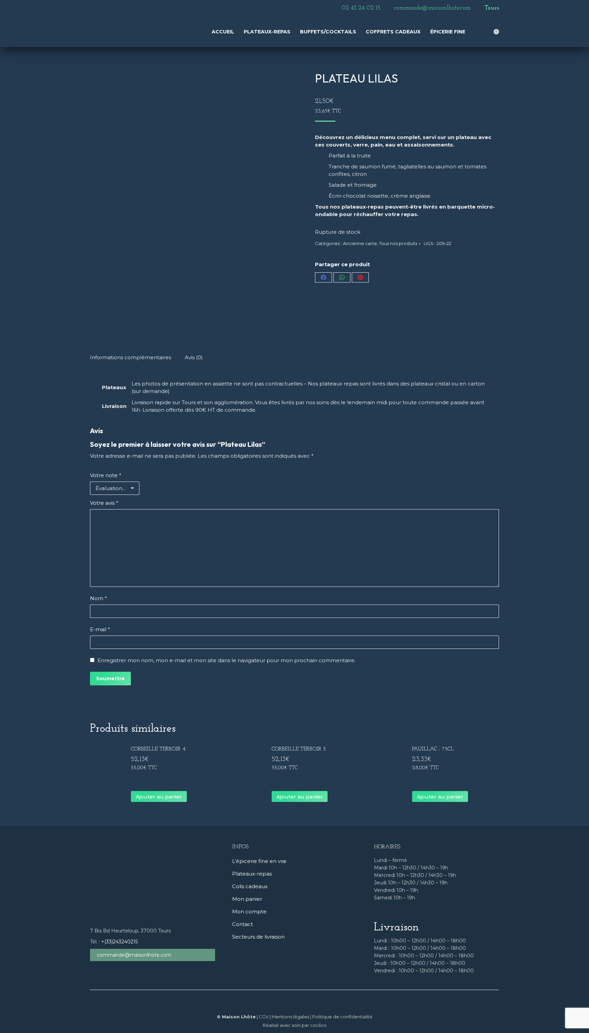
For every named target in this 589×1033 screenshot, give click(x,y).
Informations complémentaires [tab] (130, 357)
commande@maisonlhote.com (134, 955)
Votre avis (104, 503)
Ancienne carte (360, 243)
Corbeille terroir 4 (158, 749)
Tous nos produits (398, 243)
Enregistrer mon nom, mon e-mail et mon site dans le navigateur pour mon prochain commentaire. (226, 660)
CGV (264, 1016)
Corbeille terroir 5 (299, 749)
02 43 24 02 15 (361, 8)
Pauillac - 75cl (433, 749)
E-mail (100, 629)
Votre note (105, 475)
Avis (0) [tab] (194, 357)
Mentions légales (290, 1016)
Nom (98, 598)
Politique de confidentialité (342, 1016)
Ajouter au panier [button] (159, 796)
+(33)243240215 (119, 942)
